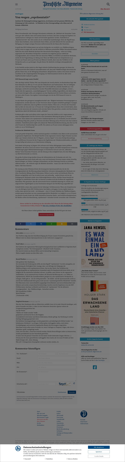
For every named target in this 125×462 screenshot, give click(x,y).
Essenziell (27, 459)
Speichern (99, 452)
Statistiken (49, 459)
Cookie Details (98, 456)
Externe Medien (73, 459)
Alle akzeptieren (99, 447)
